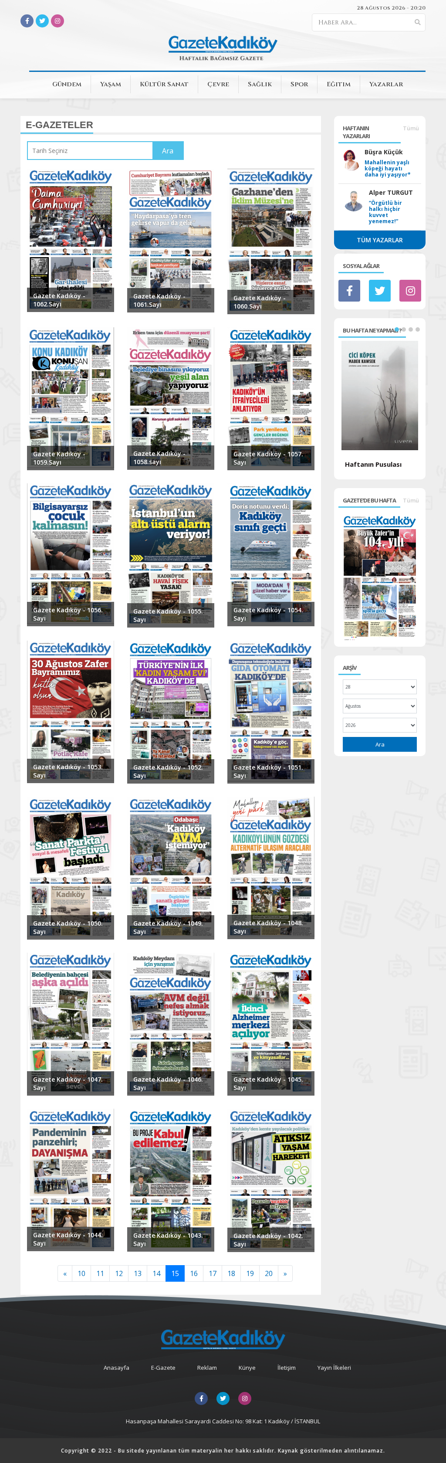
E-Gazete (163, 1367)
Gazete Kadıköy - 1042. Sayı (268, 1240)
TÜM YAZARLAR (380, 240)
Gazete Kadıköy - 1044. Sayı (68, 1239)
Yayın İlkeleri (334, 1367)
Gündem (66, 84)
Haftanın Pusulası (373, 464)
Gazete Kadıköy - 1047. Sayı (68, 1083)
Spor (299, 84)
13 (138, 1273)
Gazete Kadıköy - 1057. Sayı (268, 458)
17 (212, 1273)
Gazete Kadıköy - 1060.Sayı (259, 302)
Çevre (218, 84)
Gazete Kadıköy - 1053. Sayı (68, 771)
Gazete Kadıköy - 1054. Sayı (268, 614)
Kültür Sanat (164, 84)
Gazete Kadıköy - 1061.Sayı (159, 300)
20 (269, 1273)
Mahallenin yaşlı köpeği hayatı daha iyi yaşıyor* (388, 169)
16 (194, 1273)
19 (250, 1273)
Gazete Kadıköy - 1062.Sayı (59, 300)
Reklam (207, 1367)
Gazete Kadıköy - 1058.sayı (159, 457)
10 (81, 1273)
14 (156, 1273)
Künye (247, 1367)
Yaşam (110, 84)
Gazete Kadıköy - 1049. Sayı (168, 927)
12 (119, 1273)
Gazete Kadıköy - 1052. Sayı (168, 771)
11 (100, 1273)
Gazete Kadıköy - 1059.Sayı (59, 458)
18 (231, 1273)
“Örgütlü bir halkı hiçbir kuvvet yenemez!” (385, 212)
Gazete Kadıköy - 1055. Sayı (168, 615)
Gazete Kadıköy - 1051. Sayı (268, 771)
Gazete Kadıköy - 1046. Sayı (168, 1083)
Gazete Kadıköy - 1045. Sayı (268, 1083)
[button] (396, 329)
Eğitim (339, 84)
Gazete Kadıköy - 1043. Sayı (168, 1239)
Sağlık (260, 84)
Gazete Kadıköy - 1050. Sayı (68, 927)
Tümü (411, 128)
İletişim (286, 1367)
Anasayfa (116, 1367)
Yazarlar (386, 84)
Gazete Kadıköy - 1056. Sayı (68, 614)
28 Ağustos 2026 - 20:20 (391, 7)
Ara (380, 744)
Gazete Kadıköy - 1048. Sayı (268, 927)
